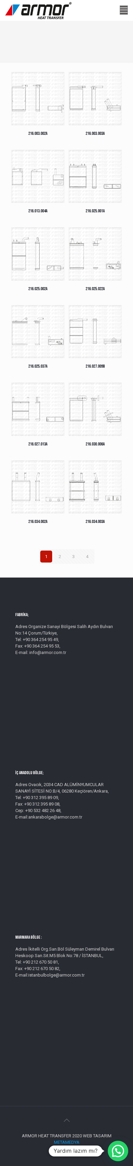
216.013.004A (37, 211)
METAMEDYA (66, 1142)
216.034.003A (95, 521)
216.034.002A (37, 521)
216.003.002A (37, 133)
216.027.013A (37, 444)
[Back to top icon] (66, 1120)
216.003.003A (95, 133)
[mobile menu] (124, 10)
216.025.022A (95, 289)
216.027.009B (95, 366)
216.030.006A (95, 444)
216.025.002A (37, 289)
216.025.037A (37, 366)
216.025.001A (95, 211)
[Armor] (38, 10)
